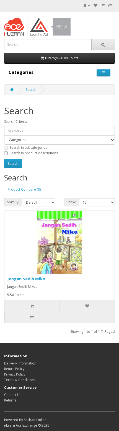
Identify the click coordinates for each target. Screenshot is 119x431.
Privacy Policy (14, 374)
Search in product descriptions (34, 153)
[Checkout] (110, 5)
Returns (10, 400)
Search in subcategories (28, 147)
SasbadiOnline (35, 419)
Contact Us (12, 394)
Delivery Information (20, 363)
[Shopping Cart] (103, 5)
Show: (71, 202)
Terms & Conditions (19, 379)
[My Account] (87, 5)
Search (31, 89)
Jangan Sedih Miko (26, 278)
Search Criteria (15, 121)
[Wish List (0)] (95, 5)
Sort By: (13, 202)
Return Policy (14, 368)
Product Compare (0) (24, 189)
